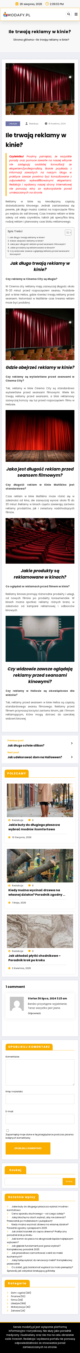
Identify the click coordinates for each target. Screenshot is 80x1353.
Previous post (15, 740)
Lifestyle (13, 123)
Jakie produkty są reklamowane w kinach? (32, 247)
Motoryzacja (18, 1306)
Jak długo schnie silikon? (25, 745)
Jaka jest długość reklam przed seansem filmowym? (38, 244)
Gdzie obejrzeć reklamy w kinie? (27, 240)
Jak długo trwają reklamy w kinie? (27, 237)
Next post (13, 752)
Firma (14, 1299)
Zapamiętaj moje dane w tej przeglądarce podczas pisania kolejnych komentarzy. (39, 1136)
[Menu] (76, 14)
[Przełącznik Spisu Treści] (66, 232)
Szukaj (15, 1170)
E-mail (9, 1111)
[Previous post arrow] (72, 743)
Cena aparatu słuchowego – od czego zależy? (38, 1213)
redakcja (33, 123)
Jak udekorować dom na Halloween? (34, 757)
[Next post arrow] (72, 757)
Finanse (15, 1296)
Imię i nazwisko (14, 1091)
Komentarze (12, 1056)
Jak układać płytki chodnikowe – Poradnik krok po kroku (34, 958)
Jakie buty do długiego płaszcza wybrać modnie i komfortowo (34, 827)
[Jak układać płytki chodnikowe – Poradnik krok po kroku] (40, 931)
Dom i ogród (18, 1292)
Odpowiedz (34, 1013)
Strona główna (23, 40)
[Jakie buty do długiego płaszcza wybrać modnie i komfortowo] (40, 800)
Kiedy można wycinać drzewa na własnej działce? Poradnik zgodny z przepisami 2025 (36, 892)
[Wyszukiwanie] (69, 14)
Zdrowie (15, 1310)
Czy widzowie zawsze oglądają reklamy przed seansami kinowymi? (39, 253)
